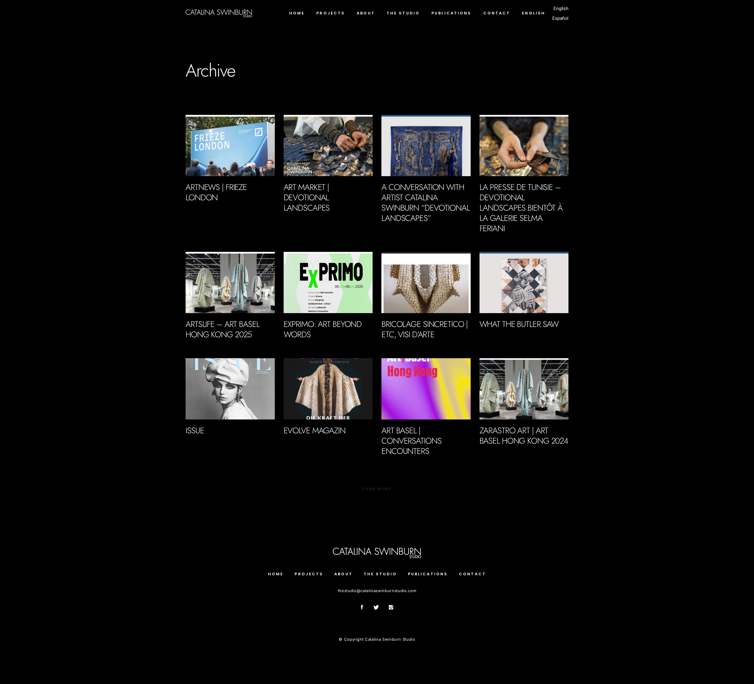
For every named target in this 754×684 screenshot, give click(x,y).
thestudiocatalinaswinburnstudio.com (377, 590)
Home (275, 574)
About (343, 574)
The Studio (380, 574)
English (560, 8)
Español (560, 18)
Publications (198, 209)
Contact (472, 574)
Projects (309, 574)
